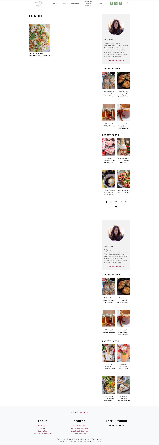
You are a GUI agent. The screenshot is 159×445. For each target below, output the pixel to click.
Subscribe (75, 4)
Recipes (55, 4)
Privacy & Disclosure (42, 434)
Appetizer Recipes (79, 428)
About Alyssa (42, 426)
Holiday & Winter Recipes (88, 4)
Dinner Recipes (79, 426)
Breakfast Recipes (79, 431)
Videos (65, 4)
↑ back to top (79, 412)
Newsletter (43, 431)
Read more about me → (116, 60)
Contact (42, 428)
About (100, 4)
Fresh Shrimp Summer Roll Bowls (39, 55)
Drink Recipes (79, 434)
